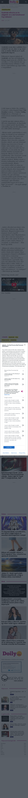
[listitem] (14, 371)
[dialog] (14, 399)
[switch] (22, 374)
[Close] (25, 345)
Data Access (14, 452)
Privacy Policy (22, 452)
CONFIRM (9, 447)
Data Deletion (6, 452)
